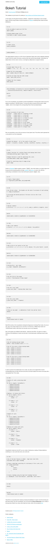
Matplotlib (12, 168)
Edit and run (44, 2)
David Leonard (12, 12)
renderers (26, 170)
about (18, 543)
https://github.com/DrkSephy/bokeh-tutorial (34, 15)
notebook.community (10, 1)
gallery (15, 543)
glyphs (32, 170)
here (42, 503)
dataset (31, 20)
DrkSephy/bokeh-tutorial (18, 510)
